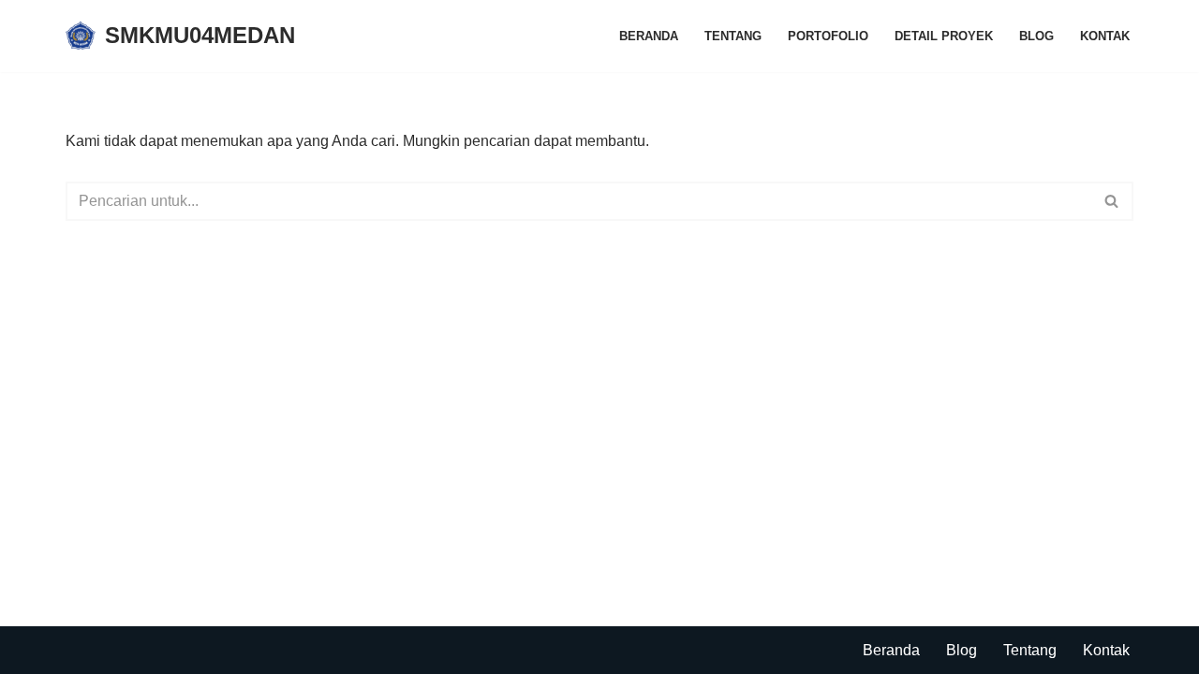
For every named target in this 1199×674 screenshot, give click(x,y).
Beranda (648, 36)
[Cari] (1112, 201)
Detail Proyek (944, 36)
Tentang (733, 36)
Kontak (1105, 36)
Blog (1036, 36)
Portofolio (828, 36)
